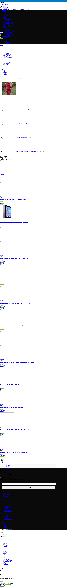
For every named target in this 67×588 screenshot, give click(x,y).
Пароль (1, 580)
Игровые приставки (7, 54)
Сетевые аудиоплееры (8, 58)
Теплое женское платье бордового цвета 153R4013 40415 (26, 95)
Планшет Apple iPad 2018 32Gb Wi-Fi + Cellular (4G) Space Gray (14, 222)
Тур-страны (2, 15)
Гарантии (3, 495)
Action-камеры (6, 53)
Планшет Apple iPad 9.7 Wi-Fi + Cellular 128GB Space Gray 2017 (14, 258)
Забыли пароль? (3, 583)
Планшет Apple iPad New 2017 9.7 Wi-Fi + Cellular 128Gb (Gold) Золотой (16, 281)
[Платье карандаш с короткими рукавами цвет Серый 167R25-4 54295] (9, 123)
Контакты (3, 497)
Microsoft (5, 65)
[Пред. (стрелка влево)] (0, 587)
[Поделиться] (1, 586)
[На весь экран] (2, 586)
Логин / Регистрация (5, 568)
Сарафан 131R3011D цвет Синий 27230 (22, 137)
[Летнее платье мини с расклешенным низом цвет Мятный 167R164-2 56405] (9, 151)
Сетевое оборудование (8, 14)
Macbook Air (6, 63)
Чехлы (5, 51)
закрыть (1, 45)
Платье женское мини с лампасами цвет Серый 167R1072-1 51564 (27, 109)
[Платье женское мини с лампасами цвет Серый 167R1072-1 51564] (9, 109)
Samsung (5, 74)
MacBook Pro (6, 64)
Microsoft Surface (7, 68)
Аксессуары (4, 6)
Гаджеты (3, 52)
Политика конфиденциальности (7, 498)
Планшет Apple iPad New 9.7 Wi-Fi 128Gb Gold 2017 (11, 384)
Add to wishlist (2, 180)
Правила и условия (5, 494)
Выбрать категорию (3, 4)
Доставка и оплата (5, 496)
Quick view (2, 181)
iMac (5, 61)
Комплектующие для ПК (8, 66)
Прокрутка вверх (3, 585)
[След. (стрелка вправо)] (1, 587)
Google (5, 60)
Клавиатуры (6, 7)
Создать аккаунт (8, 584)
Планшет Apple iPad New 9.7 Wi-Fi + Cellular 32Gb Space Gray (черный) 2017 (17, 362)
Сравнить (2, 174)
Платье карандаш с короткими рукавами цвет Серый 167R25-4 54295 (28, 123)
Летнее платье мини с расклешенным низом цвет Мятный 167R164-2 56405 (29, 151)
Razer (5, 73)
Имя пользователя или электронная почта (7, 578)
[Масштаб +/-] (3, 586)
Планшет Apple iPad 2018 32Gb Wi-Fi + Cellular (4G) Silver (13, 199)
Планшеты (4, 67)
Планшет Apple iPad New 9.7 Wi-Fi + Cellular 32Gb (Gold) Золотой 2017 (15, 326)
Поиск (1, 32)
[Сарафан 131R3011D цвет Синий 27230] (9, 137)
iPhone (5, 72)
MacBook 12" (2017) (7, 62)
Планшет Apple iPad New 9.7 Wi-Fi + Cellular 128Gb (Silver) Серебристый (16, 303)
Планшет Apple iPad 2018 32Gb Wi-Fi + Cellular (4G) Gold (12, 177)
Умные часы (6, 59)
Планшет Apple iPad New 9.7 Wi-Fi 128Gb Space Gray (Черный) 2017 (15, 429)
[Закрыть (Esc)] (0, 586)
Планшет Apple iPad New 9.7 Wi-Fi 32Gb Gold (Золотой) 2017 (13, 452)
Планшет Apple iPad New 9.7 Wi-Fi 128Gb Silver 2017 (11, 407)
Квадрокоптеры (6, 55)
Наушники (5, 8)
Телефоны (4, 26)
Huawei (5, 71)
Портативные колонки (7, 56)
